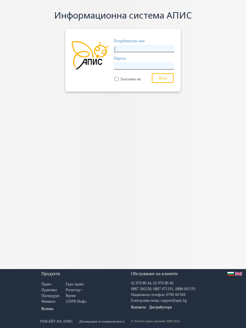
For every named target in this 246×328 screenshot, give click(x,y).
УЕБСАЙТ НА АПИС (56, 321)
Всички (47, 309)
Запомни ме (130, 79)
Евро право (75, 284)
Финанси (48, 301)
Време (71, 295)
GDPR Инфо (76, 301)
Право (46, 284)
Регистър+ (74, 290)
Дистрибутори (160, 307)
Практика (49, 290)
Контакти (138, 307)
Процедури (50, 295)
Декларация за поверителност (102, 321)
